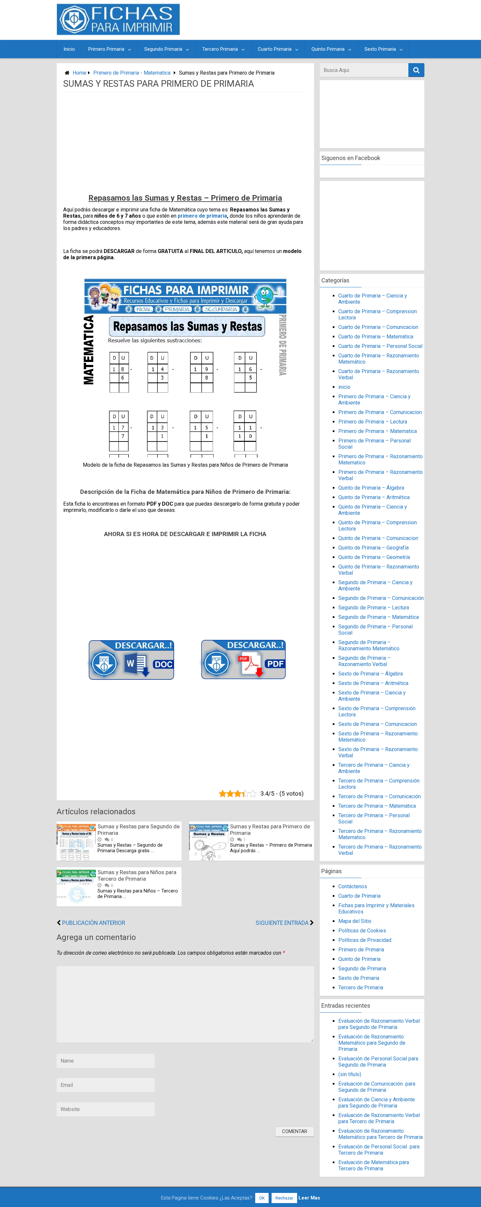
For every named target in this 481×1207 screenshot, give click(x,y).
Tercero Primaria (220, 49)
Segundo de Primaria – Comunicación (381, 598)
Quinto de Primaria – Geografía (373, 548)
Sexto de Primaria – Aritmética (373, 683)
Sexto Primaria (380, 49)
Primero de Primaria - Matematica (131, 73)
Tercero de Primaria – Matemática (377, 806)
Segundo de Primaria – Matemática (378, 617)
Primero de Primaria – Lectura (372, 422)
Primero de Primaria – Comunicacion (380, 412)
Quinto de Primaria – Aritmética (374, 497)
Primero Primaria (106, 49)
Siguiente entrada (282, 923)
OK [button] (262, 1198)
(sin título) (349, 1074)
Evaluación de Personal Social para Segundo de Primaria (378, 1061)
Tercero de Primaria (360, 987)
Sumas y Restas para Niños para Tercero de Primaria (137, 875)
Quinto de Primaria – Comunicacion (378, 538)
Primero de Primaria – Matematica (377, 431)
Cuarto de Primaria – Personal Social (380, 346)
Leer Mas (309, 1198)
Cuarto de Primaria (359, 896)
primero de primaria (202, 216)
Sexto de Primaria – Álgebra (370, 674)
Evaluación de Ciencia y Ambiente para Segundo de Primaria (376, 1102)
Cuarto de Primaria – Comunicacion (378, 327)
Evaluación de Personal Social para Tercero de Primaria (378, 1150)
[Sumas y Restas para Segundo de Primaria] (76, 859)
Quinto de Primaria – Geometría (374, 557)
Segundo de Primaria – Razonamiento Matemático (369, 645)
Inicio (69, 49)
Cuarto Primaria (275, 49)
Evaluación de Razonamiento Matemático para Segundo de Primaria (371, 1043)
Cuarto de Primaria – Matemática (375, 336)
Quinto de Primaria (359, 959)
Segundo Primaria (163, 49)
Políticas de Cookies (362, 931)
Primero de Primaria (361, 949)
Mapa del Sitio (354, 921)
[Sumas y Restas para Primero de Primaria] (208, 859)
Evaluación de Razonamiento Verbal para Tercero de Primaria (379, 1118)
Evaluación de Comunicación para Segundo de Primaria (376, 1087)
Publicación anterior (93, 923)
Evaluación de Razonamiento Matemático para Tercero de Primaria (380, 1134)
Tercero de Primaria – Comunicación (379, 796)
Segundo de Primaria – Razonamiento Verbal (364, 661)
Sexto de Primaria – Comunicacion (377, 724)
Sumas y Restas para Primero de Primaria (270, 829)
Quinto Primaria (328, 49)
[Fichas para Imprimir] (118, 33)
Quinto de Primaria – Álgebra (371, 488)
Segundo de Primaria (362, 968)
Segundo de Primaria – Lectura (373, 607)
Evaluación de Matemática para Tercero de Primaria (373, 1165)
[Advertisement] (303, 20)
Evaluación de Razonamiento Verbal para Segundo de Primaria (379, 1024)
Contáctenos (352, 886)
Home (79, 73)
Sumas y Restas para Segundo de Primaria (139, 829)
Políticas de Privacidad (364, 940)
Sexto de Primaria (358, 978)
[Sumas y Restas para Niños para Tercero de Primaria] (76, 905)
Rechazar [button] (284, 1198)
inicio (344, 387)
